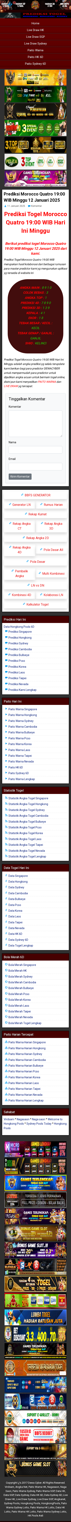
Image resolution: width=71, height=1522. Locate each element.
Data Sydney (16, 887)
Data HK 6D (15, 933)
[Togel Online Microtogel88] (35, 1149)
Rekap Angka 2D (37, 538)
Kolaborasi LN (53, 595)
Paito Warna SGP (45, 1491)
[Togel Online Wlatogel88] (35, 1267)
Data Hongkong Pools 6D (19, 626)
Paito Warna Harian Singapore (27, 1042)
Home (35, 23)
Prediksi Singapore (20, 631)
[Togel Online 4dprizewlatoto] (35, 1284)
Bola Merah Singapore (22, 965)
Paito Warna (35, 50)
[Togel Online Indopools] (35, 1435)
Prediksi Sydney (18, 643)
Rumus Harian (53, 505)
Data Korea (15, 910)
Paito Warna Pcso (19, 738)
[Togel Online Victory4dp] (35, 1183)
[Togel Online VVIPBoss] (35, 78)
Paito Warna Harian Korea (24, 1077)
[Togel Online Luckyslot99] (35, 1334)
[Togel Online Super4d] (35, 111)
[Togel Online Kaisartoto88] (35, 1300)
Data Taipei (15, 922)
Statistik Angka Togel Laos (24, 839)
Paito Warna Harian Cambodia (27, 1060)
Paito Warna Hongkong (22, 715)
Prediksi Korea (17, 666)
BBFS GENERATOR (37, 495)
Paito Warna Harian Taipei (24, 1088)
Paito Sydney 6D (35, 64)
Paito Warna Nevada (21, 761)
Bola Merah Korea (19, 999)
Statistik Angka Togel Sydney (26, 810)
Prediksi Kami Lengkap (22, 689)
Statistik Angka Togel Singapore (28, 798)
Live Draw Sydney (35, 43)
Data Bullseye (16, 899)
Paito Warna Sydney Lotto (51, 1511)
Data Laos (14, 916)
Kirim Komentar (20, 476)
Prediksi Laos (16, 672)
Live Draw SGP (35, 37)
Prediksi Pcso (16, 660)
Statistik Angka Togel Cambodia (28, 815)
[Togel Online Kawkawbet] (35, 1199)
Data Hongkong (18, 881)
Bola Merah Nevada (20, 1017)
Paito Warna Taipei (20, 755)
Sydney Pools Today (38, 1123)
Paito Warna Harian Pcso (23, 1071)
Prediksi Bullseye (18, 655)
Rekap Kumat (37, 514)
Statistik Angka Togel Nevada (26, 850)
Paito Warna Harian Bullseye (25, 1065)
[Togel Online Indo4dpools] (35, 1317)
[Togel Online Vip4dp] (35, 1351)
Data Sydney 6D (18, 939)
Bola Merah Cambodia (22, 982)
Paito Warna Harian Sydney (25, 1054)
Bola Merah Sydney (20, 976)
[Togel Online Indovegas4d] (35, 1469)
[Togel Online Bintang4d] (35, 1250)
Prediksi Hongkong (20, 637)
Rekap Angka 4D (21, 550)
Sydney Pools (12, 1503)
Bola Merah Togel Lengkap (24, 1023)
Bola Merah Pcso (18, 994)
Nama (12, 442)
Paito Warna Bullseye (21, 732)
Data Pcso (14, 905)
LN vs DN (37, 585)
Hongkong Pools (30, 1503)
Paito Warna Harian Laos (23, 1083)
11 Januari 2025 (16, 206)
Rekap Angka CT (21, 526)
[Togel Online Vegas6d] (35, 1216)
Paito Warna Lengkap (21, 779)
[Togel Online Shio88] (35, 1452)
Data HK (60, 1491)
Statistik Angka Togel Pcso (25, 827)
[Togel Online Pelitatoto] (35, 162)
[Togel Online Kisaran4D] (35, 128)
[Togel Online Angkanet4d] (35, 1418)
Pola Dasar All (53, 550)
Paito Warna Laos (19, 750)
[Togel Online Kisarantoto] (35, 145)
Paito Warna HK (37, 1486)
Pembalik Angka (21, 573)
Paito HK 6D (35, 57)
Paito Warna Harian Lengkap (26, 1100)
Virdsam (9, 1119)
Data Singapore (18, 875)
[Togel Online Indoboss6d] (35, 1166)
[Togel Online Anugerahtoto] (35, 1384)
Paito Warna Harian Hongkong (27, 1048)
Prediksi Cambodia (20, 649)
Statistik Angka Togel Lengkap (27, 856)
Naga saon (38, 1119)
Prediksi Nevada (18, 684)
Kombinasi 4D (21, 595)
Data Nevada (16, 928)
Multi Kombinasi (52, 573)
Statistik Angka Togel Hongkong (28, 804)
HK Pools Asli (35, 1515)
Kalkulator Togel (37, 604)
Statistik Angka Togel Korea (25, 833)
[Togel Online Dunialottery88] (35, 1368)
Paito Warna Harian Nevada (25, 1094)
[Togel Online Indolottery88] (35, 1401)
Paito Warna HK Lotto (42, 1507)
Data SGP (9, 1495)
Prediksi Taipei (17, 678)
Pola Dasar (37, 562)
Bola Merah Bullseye (21, 988)
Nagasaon (23, 1119)
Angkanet (59, 1499)
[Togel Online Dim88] (35, 94)
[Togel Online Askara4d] (35, 1233)
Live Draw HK (35, 30)
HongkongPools (50, 1503)
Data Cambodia (18, 893)
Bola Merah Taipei (19, 1011)
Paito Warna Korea (20, 744)
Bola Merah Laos (18, 1005)
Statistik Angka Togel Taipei (25, 844)
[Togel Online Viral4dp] (35, 178)
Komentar (36, 206)
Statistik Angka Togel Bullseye (27, 821)
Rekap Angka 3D (53, 526)
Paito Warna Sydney (21, 721)
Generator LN (21, 505)
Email (12, 458)
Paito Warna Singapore (22, 709)
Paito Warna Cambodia (22, 726)
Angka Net (21, 1486)
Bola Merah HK (17, 970)
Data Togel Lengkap (20, 945)
